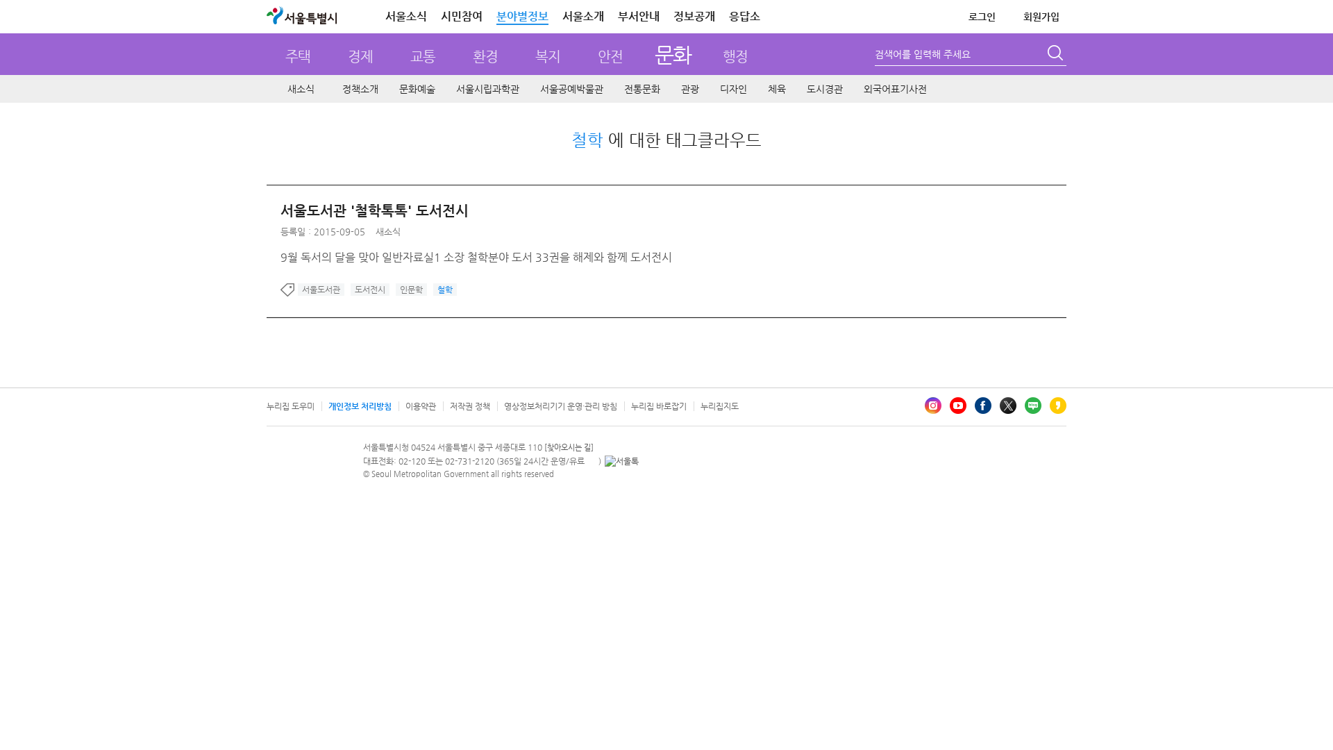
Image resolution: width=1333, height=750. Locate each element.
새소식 (301, 88)
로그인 (982, 16)
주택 (297, 57)
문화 (673, 54)
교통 (422, 57)
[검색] (1056, 54)
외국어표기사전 (895, 88)
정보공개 (694, 16)
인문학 (411, 289)
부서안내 (639, 16)
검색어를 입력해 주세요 (923, 54)
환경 (485, 57)
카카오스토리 (1058, 405)
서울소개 (583, 16)
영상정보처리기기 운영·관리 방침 (560, 406)
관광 (690, 88)
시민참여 (462, 16)
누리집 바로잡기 (659, 406)
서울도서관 (321, 289)
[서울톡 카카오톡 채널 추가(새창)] (622, 461)
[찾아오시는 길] (569, 447)
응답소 (744, 16)
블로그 (1033, 405)
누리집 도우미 (291, 406)
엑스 (1008, 405)
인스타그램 (933, 405)
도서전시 (370, 289)
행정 (735, 57)
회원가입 (1041, 16)
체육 (777, 88)
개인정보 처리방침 (360, 406)
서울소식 (406, 16)
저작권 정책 (470, 406)
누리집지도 (720, 406)
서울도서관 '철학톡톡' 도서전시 (374, 211)
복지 (547, 57)
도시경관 (825, 88)
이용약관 (420, 406)
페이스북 (983, 405)
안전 (610, 57)
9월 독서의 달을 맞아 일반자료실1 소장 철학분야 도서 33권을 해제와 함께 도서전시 (476, 257)
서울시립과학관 (487, 88)
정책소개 (360, 88)
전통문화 (642, 88)
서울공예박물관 (571, 88)
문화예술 (417, 88)
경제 (360, 57)
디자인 (733, 88)
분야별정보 (522, 16)
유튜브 (958, 405)
